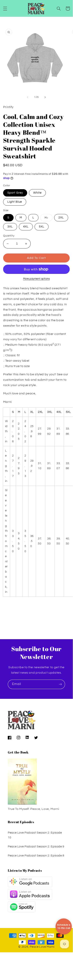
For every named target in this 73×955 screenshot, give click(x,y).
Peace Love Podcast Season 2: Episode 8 (36, 855)
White (37, 192)
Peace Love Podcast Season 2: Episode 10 (35, 835)
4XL (26, 226)
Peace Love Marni (42, 946)
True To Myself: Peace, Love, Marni (33, 808)
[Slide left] (27, 97)
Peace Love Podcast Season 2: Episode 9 (36, 846)
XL (48, 218)
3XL (10, 226)
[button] (5, 8)
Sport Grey (15, 192)
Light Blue (14, 201)
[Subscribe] (60, 684)
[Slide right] (45, 97)
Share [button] (12, 614)
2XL (61, 217)
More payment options (36, 279)
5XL (41, 226)
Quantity (8, 235)
